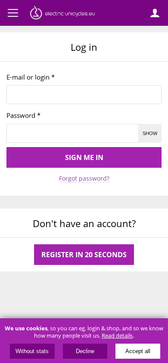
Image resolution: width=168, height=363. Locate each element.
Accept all (137, 351)
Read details (117, 335)
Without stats (32, 351)
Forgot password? (84, 178)
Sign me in (84, 157)
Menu (13, 13)
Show (150, 133)
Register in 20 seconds (84, 254)
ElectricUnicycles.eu (62, 14)
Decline (85, 351)
